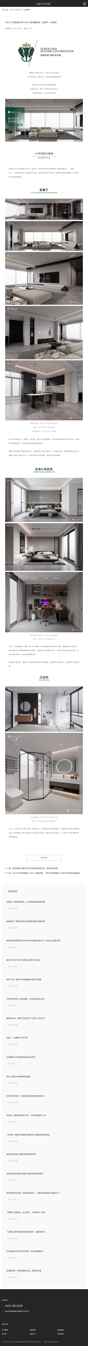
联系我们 (61, 1334)
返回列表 (44, 858)
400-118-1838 (14, 1306)
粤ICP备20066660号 (51, 1342)
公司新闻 (26, 10)
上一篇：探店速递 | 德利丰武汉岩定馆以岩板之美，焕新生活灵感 (31, 868)
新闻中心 (18, 10)
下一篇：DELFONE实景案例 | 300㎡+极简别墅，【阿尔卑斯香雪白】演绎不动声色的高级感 (42, 873)
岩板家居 (33, 1330)
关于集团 (5, 1330)
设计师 (4, 1334)
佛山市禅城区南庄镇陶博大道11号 (17, 1311)
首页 (11, 10)
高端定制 (61, 1330)
